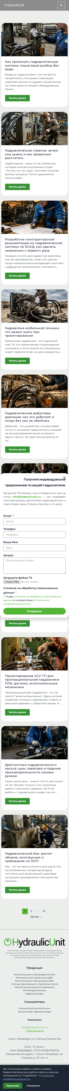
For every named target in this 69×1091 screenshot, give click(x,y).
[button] (64, 477)
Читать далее (19, 97)
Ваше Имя (10, 542)
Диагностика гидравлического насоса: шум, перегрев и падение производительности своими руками (33, 770)
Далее (36, 916)
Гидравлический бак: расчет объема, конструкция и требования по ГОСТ (28, 857)
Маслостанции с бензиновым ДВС (34, 981)
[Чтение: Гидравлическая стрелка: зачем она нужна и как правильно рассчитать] (34, 128)
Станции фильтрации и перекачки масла (34, 984)
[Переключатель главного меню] (61, 5)
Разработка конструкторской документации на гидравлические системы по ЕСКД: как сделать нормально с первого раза (33, 244)
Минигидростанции (34, 990)
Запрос (8, 555)
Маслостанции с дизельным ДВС (34, 977)
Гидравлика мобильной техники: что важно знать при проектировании (32, 331)
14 (44, 911)
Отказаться (33, 1085)
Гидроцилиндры (34, 993)
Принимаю (12, 1085)
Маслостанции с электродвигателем (34, 974)
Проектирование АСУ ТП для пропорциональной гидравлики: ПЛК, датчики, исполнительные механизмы (32, 681)
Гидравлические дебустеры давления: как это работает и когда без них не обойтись (29, 417)
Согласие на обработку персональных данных (30, 590)
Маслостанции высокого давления (34, 987)
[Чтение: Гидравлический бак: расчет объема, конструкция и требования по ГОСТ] (34, 831)
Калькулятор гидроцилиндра (34, 1011)
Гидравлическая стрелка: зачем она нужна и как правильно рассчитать (31, 154)
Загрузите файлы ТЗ (17, 577)
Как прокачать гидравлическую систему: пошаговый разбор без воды (32, 65)
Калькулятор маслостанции (34, 1008)
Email (7, 515)
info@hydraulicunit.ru (34, 1027)
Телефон (9, 529)
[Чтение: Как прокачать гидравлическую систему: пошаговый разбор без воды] (34, 39)
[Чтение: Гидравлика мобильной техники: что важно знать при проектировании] (34, 305)
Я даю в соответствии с (32, 600)
